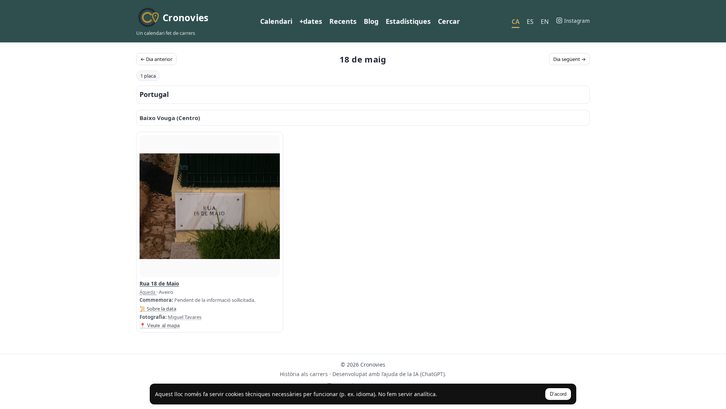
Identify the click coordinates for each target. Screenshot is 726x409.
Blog (371, 21)
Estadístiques (408, 21)
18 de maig (363, 59)
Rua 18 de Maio (159, 283)
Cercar (449, 21)
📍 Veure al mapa (160, 325)
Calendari (276, 21)
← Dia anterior (156, 59)
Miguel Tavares (185, 317)
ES (530, 21)
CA (516, 21)
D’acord (558, 394)
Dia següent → (569, 59)
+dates (310, 21)
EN (545, 21)
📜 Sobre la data (158, 308)
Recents (343, 21)
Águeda (148, 292)
